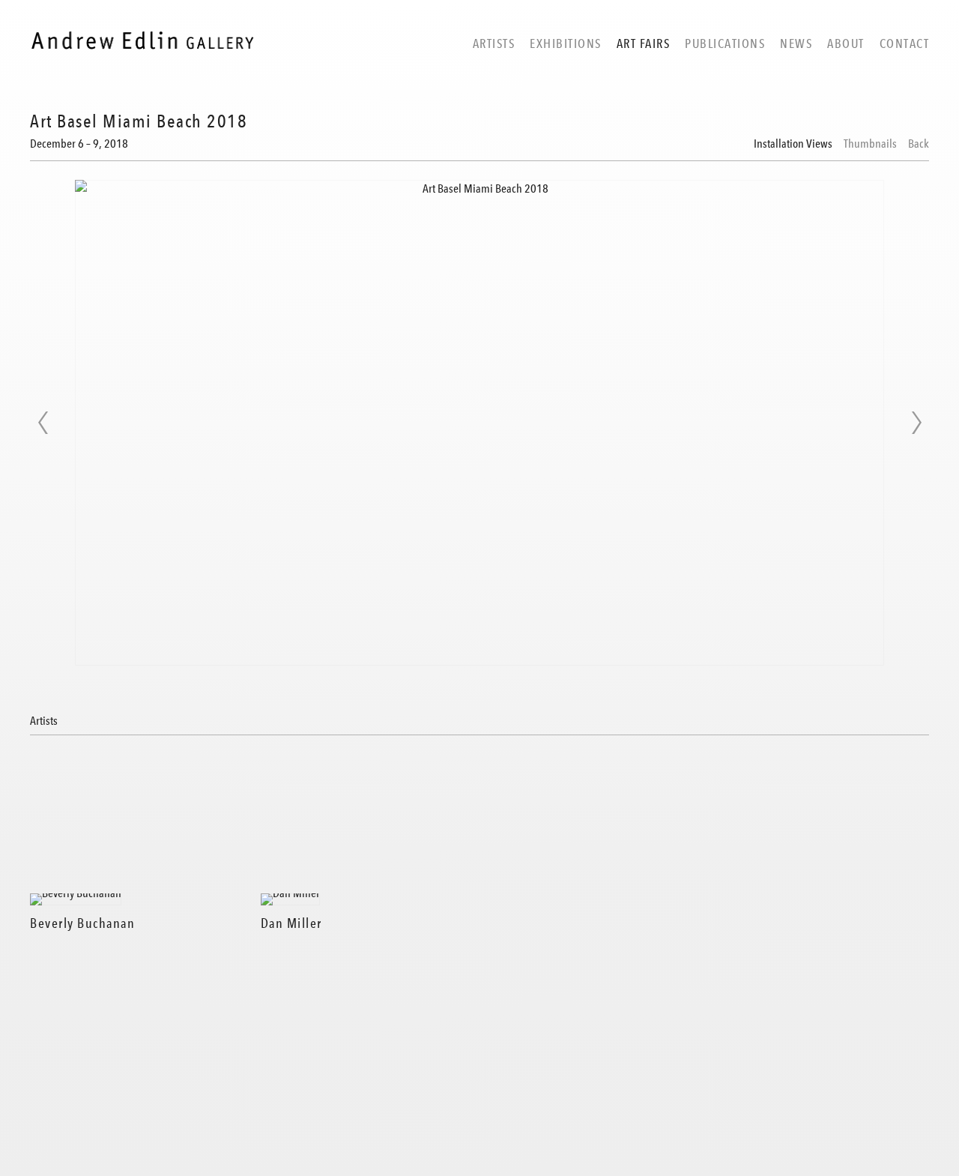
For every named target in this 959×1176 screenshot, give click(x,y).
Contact (905, 43)
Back (918, 144)
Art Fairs (644, 43)
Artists (494, 43)
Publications (725, 43)
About (846, 43)
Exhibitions (566, 43)
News (796, 43)
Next (916, 423)
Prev (42, 423)
